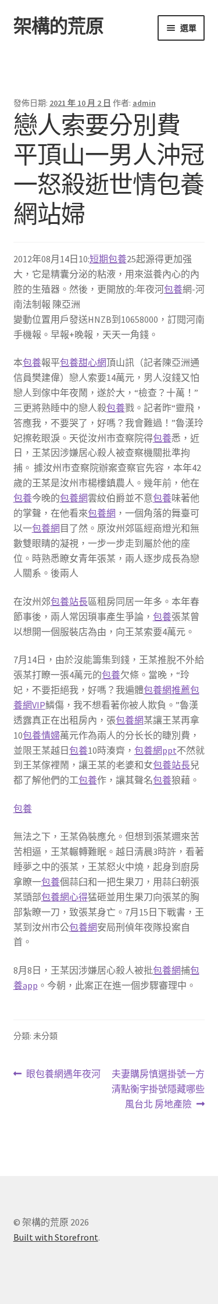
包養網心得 (64, 897)
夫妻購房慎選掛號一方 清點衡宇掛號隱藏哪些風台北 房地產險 (158, 1089)
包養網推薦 (167, 690)
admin (144, 103)
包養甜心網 (83, 362)
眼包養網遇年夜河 (63, 1074)
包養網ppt (155, 750)
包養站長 (69, 601)
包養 (173, 289)
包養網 (74, 498)
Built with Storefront (55, 1237)
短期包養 (108, 259)
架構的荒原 (58, 26)
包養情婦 (41, 735)
